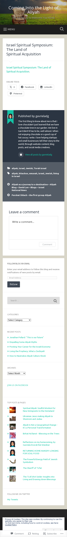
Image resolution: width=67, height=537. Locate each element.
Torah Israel (40, 168)
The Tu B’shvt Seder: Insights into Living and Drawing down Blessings (39, 478)
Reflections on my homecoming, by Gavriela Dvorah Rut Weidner (39, 443)
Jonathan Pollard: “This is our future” (27, 337)
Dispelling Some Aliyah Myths (23, 342)
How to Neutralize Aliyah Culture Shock (28, 356)
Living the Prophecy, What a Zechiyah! (27, 351)
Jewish (29, 168)
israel (41, 173)
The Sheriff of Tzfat (32, 468)
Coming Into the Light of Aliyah (33, 10)
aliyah (15, 168)
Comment (47, 244)
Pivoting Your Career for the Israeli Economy (30, 346)
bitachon (23, 173)
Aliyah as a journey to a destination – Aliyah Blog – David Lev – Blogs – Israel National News (34, 187)
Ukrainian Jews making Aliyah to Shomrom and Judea (38, 417)
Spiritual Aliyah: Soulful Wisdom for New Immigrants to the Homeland (39, 409)
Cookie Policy (11, 525)
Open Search (61, 29)
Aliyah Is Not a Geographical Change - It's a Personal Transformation (40, 426)
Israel (22, 168)
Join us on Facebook (17, 385)
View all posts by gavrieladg (38, 154)
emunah (33, 173)
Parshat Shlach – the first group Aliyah (31, 195)
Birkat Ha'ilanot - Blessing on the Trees (41, 433)
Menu (11, 29)
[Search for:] (33, 300)
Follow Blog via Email (18, 263)
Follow (13, 284)
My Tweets (12, 499)
